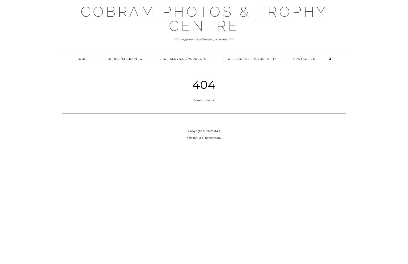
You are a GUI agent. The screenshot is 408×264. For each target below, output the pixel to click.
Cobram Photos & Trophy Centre (204, 19)
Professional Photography (250, 59)
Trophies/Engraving (123, 59)
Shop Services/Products (183, 59)
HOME (82, 59)
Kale (217, 131)
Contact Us (304, 59)
